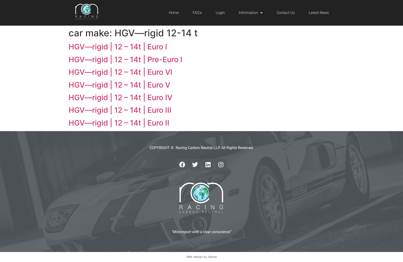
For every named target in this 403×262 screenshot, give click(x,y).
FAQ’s (197, 12)
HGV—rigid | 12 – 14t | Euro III (120, 110)
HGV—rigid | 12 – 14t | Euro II (119, 122)
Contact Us (286, 12)
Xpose (212, 257)
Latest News (319, 12)
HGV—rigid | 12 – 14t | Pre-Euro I (125, 59)
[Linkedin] (208, 164)
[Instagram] (221, 164)
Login (220, 12)
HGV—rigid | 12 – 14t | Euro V (119, 84)
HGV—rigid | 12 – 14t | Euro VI (120, 72)
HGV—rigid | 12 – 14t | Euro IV (120, 97)
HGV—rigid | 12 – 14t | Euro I (118, 46)
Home (174, 12)
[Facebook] (182, 164)
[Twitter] (195, 164)
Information (248, 12)
